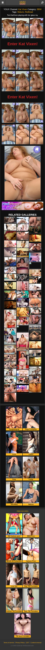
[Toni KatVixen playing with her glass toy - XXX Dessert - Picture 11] (22, 113)
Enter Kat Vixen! (22, 44)
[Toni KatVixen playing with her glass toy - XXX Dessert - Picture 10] (8, 113)
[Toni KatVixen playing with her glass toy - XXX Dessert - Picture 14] (22, 134)
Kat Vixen (22, 9)
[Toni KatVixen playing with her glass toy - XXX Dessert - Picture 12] (36, 113)
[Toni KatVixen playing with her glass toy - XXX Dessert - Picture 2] (22, 28)
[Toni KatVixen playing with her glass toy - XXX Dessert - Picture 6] (36, 59)
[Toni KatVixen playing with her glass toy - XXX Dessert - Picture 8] (22, 81)
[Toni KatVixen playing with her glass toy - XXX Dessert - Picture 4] (8, 59)
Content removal (36, 643)
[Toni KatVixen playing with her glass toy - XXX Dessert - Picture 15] (36, 134)
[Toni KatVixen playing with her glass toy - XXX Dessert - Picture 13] (8, 134)
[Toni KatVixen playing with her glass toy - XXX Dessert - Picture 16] (22, 173)
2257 (27, 643)
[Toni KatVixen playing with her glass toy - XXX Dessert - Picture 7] (8, 81)
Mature (21, 12)
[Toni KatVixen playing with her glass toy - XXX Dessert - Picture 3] (36, 28)
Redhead (29, 12)
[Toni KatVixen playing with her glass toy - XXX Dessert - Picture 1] (8, 28)
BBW (39, 9)
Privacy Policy (20, 643)
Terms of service (9, 643)
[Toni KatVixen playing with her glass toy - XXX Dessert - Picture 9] (36, 81)
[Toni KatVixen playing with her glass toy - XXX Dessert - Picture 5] (22, 59)
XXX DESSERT (23, 3)
